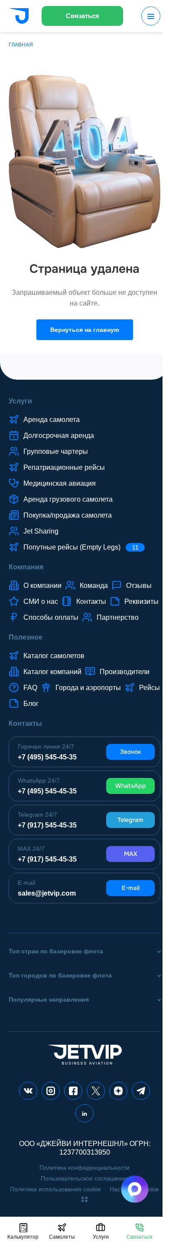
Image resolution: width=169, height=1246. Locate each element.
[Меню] (150, 15)
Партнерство (118, 617)
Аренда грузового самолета (68, 499)
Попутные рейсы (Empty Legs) (81, 547)
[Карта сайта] (84, 1199)
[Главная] (19, 17)
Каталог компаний (52, 671)
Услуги (20, 401)
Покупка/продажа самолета (67, 515)
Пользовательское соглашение (85, 1178)
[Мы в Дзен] (118, 1091)
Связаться (82, 15)
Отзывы (139, 585)
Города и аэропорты (88, 687)
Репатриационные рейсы (64, 467)
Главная (21, 45)
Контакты (91, 601)
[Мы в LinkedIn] (84, 1113)
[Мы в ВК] (28, 1091)
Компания (26, 567)
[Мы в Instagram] (51, 1091)
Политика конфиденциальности (84, 1167)
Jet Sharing (40, 531)
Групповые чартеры (55, 451)
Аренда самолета (51, 419)
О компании (42, 585)
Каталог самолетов (53, 655)
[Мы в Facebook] (73, 1091)
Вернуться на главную (84, 329)
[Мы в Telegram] (141, 1091)
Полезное (25, 637)
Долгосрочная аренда (58, 435)
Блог (31, 703)
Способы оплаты (50, 617)
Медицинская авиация (59, 483)
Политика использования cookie (55, 1189)
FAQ (30, 687)
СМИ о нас (40, 601)
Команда (94, 585)
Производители (125, 671)
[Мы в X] (96, 1091)
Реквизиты (141, 601)
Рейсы (149, 687)
